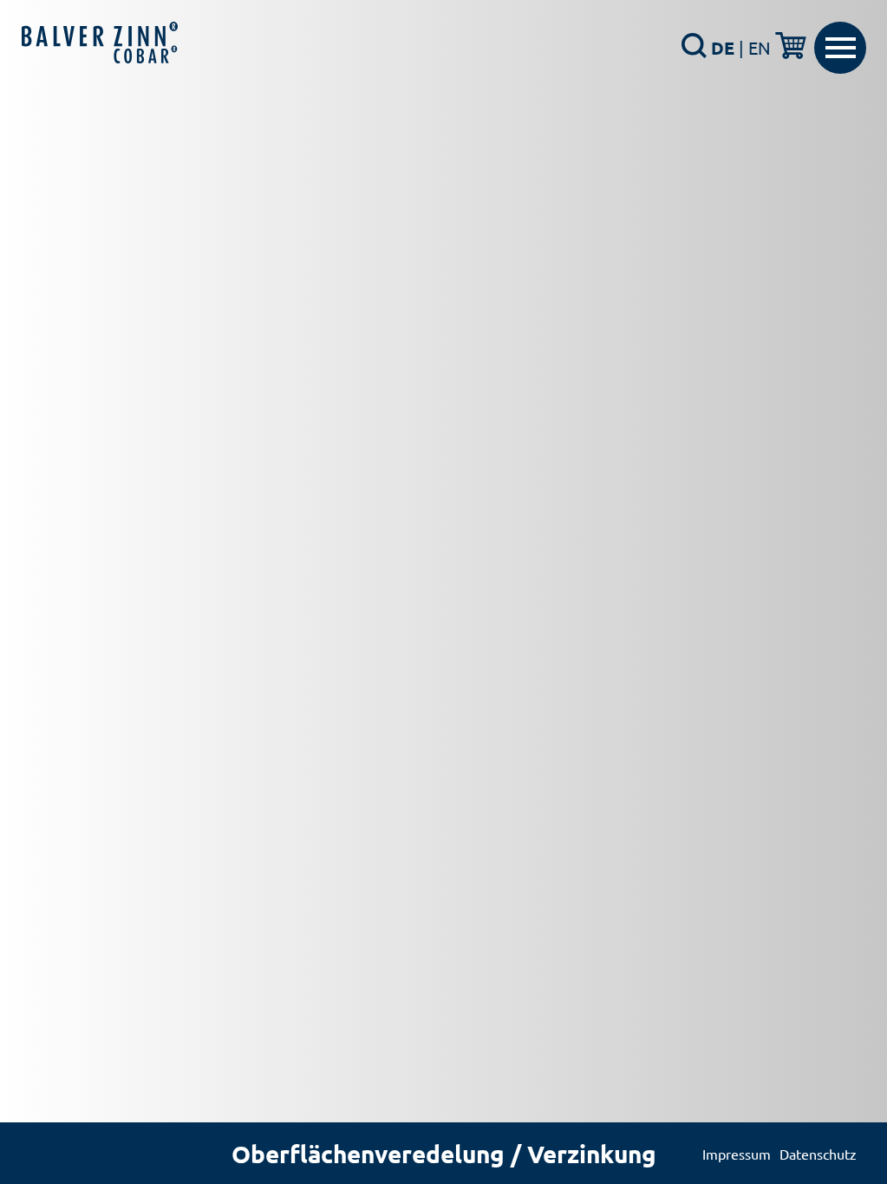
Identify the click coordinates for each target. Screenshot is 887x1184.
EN (759, 47)
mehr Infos (437, 506)
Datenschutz (818, 1153)
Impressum (736, 1153)
